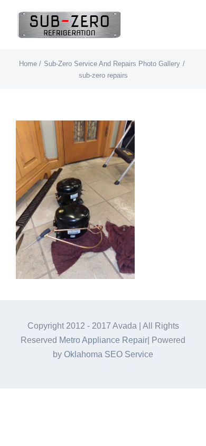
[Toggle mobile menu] (186, 24)
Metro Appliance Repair (103, 340)
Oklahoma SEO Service (108, 354)
